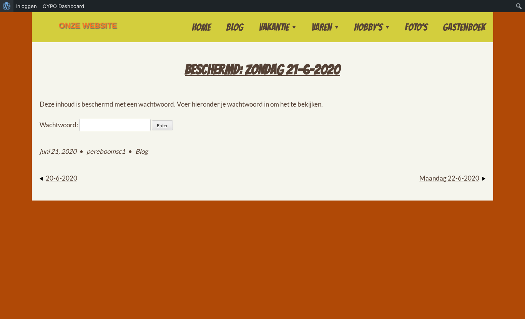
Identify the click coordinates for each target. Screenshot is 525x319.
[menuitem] (6, 6)
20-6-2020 (61, 178)
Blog (234, 27)
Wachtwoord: (59, 125)
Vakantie (274, 27)
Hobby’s (368, 27)
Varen (321, 27)
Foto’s (416, 27)
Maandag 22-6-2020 (449, 178)
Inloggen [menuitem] (26, 6)
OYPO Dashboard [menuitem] (63, 6)
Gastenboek (464, 27)
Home (201, 27)
